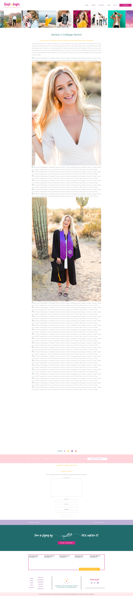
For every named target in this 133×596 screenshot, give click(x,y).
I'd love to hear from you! (66, 465)
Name (66, 499)
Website (66, 509)
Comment (66, 477)
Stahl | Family (99, 522)
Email (66, 504)
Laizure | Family (34, 522)
